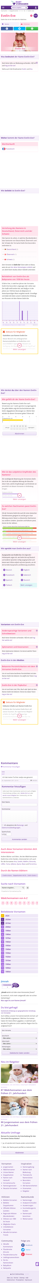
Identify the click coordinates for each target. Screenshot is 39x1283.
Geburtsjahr (6, 1041)
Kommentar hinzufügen (11, 767)
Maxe (24, 864)
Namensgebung (28, 1167)
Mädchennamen (9, 1170)
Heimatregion (6, 1047)
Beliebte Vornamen (10, 1200)
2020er (8, 919)
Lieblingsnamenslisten (11, 1257)
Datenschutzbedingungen (11, 828)
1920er (8, 957)
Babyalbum (7, 1265)
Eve (31, 69)
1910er (8, 960)
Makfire (25, 861)
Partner (16, 1278)
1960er (8, 942)
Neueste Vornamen (10, 1188)
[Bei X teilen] (20, 28)
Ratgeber (26, 1191)
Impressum (28, 1280)
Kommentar (6, 809)
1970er (8, 938)
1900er (8, 964)
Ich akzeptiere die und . (14, 826)
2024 (7, 916)
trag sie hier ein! (10, 66)
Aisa (15, 861)
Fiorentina (32, 864)
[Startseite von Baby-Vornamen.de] (19, 4)
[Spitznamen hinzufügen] (37, 647)
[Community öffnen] (37, 7)
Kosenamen (27, 1188)
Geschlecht (5, 1036)
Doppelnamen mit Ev (19, 875)
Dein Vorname (6, 1030)
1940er (8, 949)
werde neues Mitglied (9, 795)
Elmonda (32, 861)
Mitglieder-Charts (9, 1224)
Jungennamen (8, 1167)
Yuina (8, 864)
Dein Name (6, 802)
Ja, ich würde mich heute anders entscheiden (19, 1143)
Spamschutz (6, 832)
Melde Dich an (25, 793)
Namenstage (27, 1200)
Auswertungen (28, 1205)
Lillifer (3, 864)
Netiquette (7, 1268)
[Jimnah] (10, 989)
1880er (8, 971)
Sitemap (22, 1278)
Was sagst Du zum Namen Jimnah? (13, 1000)
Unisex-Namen (8, 1172)
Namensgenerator (9, 1186)
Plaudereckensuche (10, 1255)
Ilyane (19, 864)
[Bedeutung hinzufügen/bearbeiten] (37, 63)
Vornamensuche (9, 1183)
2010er (8, 923)
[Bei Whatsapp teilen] (32, 28)
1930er (8, 953)
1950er (8, 945)
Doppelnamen (8, 1175)
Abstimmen (19, 433)
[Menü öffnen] (3, 7)
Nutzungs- (20, 825)
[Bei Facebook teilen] (7, 28)
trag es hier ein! (7, 694)
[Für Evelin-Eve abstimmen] (21, 24)
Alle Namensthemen (30, 1186)
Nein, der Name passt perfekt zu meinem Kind (19, 1147)
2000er (8, 927)
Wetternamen (28, 1219)
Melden (34, 780)
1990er (8, 930)
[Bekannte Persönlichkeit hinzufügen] (37, 666)
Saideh (20, 861)
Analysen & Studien (30, 1203)
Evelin (24, 69)
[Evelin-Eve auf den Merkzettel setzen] (2, 24)
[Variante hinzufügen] (37, 631)
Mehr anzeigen (26, 585)
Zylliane (13, 864)
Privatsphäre (20, 1280)
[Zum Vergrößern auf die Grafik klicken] (19, 313)
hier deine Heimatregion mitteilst (21, 267)
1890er (8, 968)
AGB (27, 1278)
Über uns (10, 1278)
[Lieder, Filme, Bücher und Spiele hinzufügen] (37, 685)
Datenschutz (11, 1280)
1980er (8, 934)
